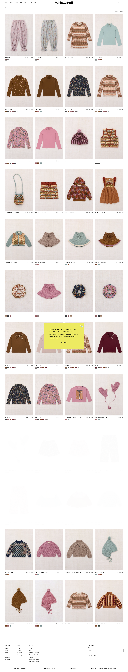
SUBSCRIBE (64, 342)
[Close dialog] (82, 325)
